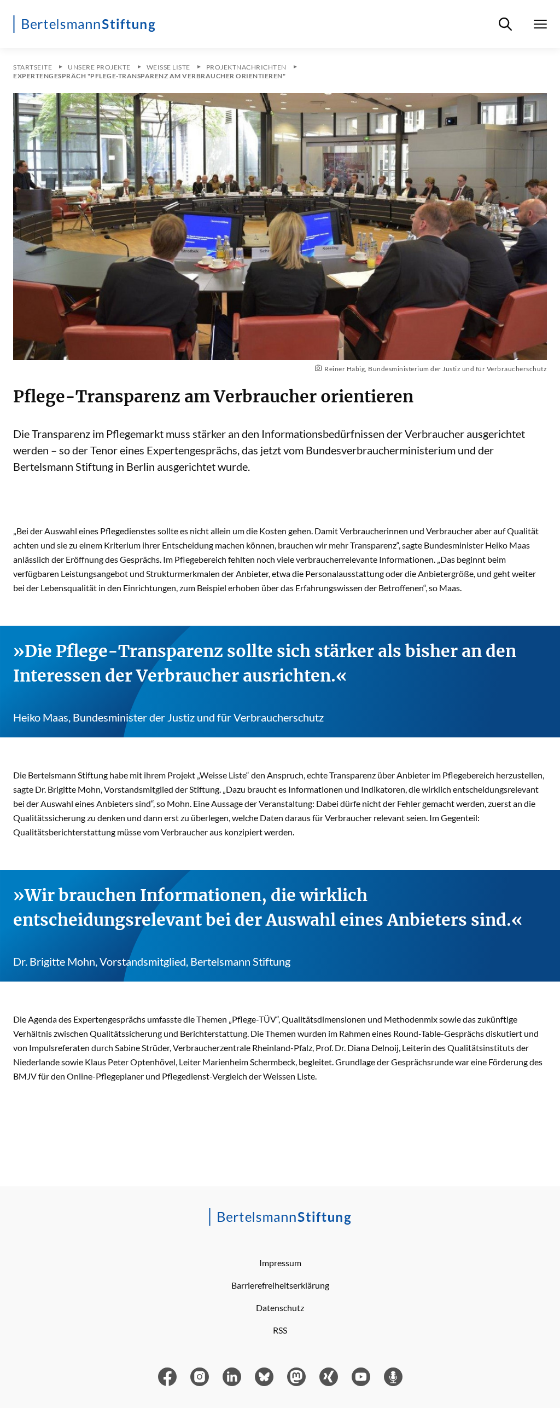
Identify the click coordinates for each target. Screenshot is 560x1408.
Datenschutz (280, 1307)
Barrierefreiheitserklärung (280, 1285)
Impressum (280, 1262)
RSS (280, 1330)
